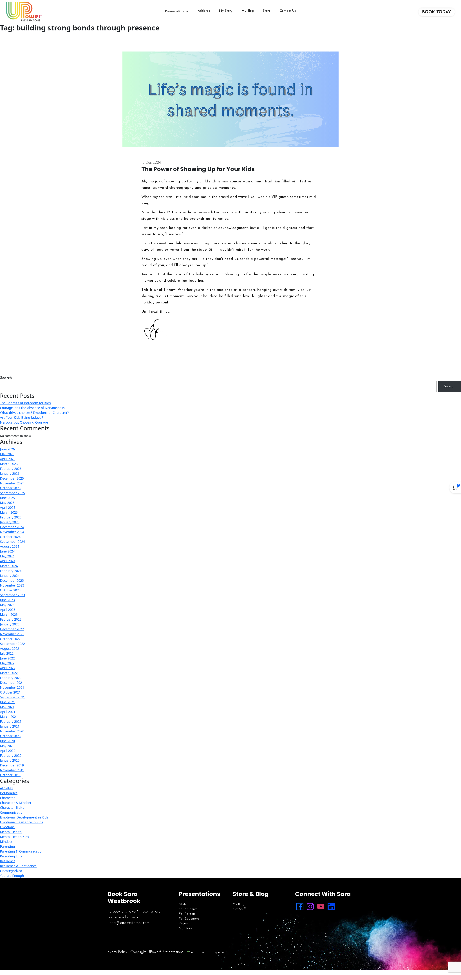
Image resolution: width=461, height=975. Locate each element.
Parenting (7, 846)
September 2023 (12, 595)
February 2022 (10, 678)
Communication (12, 812)
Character (7, 798)
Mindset (6, 841)
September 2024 (12, 541)
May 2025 (7, 502)
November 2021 (12, 687)
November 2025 (12, 483)
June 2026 (7, 449)
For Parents (187, 914)
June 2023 (7, 600)
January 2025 (9, 522)
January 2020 (9, 760)
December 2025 (12, 478)
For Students (188, 909)
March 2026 (9, 464)
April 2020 (7, 750)
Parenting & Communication (22, 851)
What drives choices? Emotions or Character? (34, 412)
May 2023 (7, 605)
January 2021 (9, 726)
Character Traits (12, 807)
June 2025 (7, 498)
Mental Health (11, 832)
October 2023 (10, 590)
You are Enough (12, 875)
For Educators (189, 918)
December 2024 (12, 527)
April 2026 (7, 459)
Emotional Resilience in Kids (21, 822)
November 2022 (12, 634)
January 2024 (9, 575)
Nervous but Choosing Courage (24, 422)
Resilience (7, 861)
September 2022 (12, 643)
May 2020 (7, 746)
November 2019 (12, 770)
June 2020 (7, 741)
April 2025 (7, 507)
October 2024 (10, 537)
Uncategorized (11, 871)
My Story (225, 11)
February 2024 (10, 571)
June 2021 (7, 702)
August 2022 (9, 648)
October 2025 (10, 488)
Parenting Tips (11, 856)
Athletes (204, 11)
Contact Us (288, 11)
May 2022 (7, 663)
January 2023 (9, 624)
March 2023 (9, 614)
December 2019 (12, 765)
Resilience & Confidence (18, 866)
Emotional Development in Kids (24, 817)
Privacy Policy (116, 952)
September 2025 (12, 493)
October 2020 (10, 736)
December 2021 (12, 682)
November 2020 (12, 731)
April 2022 (7, 668)
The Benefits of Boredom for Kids (25, 403)
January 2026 (9, 473)
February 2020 (10, 755)
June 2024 (7, 551)
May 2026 (7, 454)
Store (267, 11)
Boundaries (8, 793)
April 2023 (7, 609)
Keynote (184, 923)
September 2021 (12, 697)
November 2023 (12, 585)
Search (6, 378)
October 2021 (10, 692)
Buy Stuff (239, 909)
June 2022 (7, 658)
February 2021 (10, 721)
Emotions (7, 827)
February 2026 (10, 468)
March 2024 (9, 566)
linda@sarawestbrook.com (129, 923)
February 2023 (10, 619)
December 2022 (12, 629)
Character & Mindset (15, 802)
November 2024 (12, 532)
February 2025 (10, 517)
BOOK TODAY (436, 12)
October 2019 (10, 775)
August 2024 (9, 546)
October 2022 (10, 639)
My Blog (247, 11)
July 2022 (7, 653)
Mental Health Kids (14, 837)
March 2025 (9, 512)
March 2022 (9, 673)
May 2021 (7, 707)
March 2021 (9, 716)
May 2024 (7, 556)
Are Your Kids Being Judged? (21, 417)
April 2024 (7, 561)
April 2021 (7, 712)
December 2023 (12, 580)
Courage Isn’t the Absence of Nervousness (32, 408)
